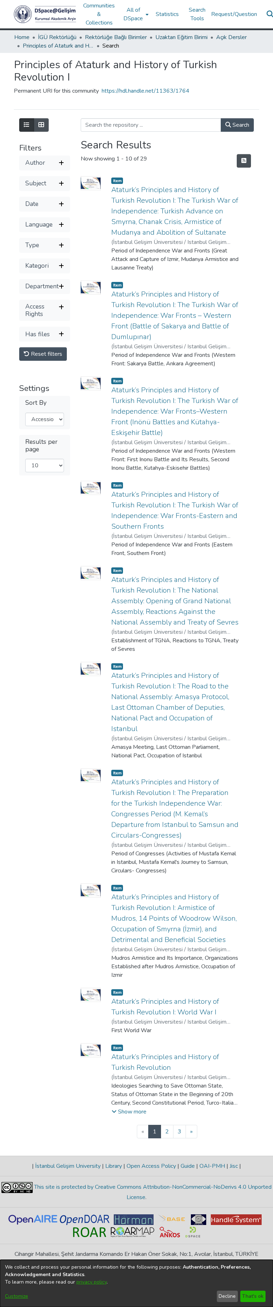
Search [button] (240, 125)
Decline (227, 1296)
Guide (187, 1166)
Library (113, 1166)
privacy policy (91, 1282)
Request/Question (234, 14)
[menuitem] (135, 14)
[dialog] (136, 1283)
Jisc (233, 1166)
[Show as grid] (41, 125)
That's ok (252, 1296)
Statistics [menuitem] (167, 14)
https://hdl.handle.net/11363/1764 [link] (145, 91)
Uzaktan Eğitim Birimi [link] (181, 37)
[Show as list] (26, 125)
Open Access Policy (151, 1166)
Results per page (41, 445)
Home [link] (22, 37)
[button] (45, 14)
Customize (16, 1296)
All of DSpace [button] (133, 14)
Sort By (36, 403)
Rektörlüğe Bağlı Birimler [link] (116, 37)
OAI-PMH (212, 1166)
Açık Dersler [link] (231, 37)
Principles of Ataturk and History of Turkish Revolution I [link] (58, 46)
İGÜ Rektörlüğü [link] (57, 37)
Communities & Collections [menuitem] (99, 14)
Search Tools (197, 14)
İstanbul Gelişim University (68, 1166)
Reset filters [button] (46, 354)
